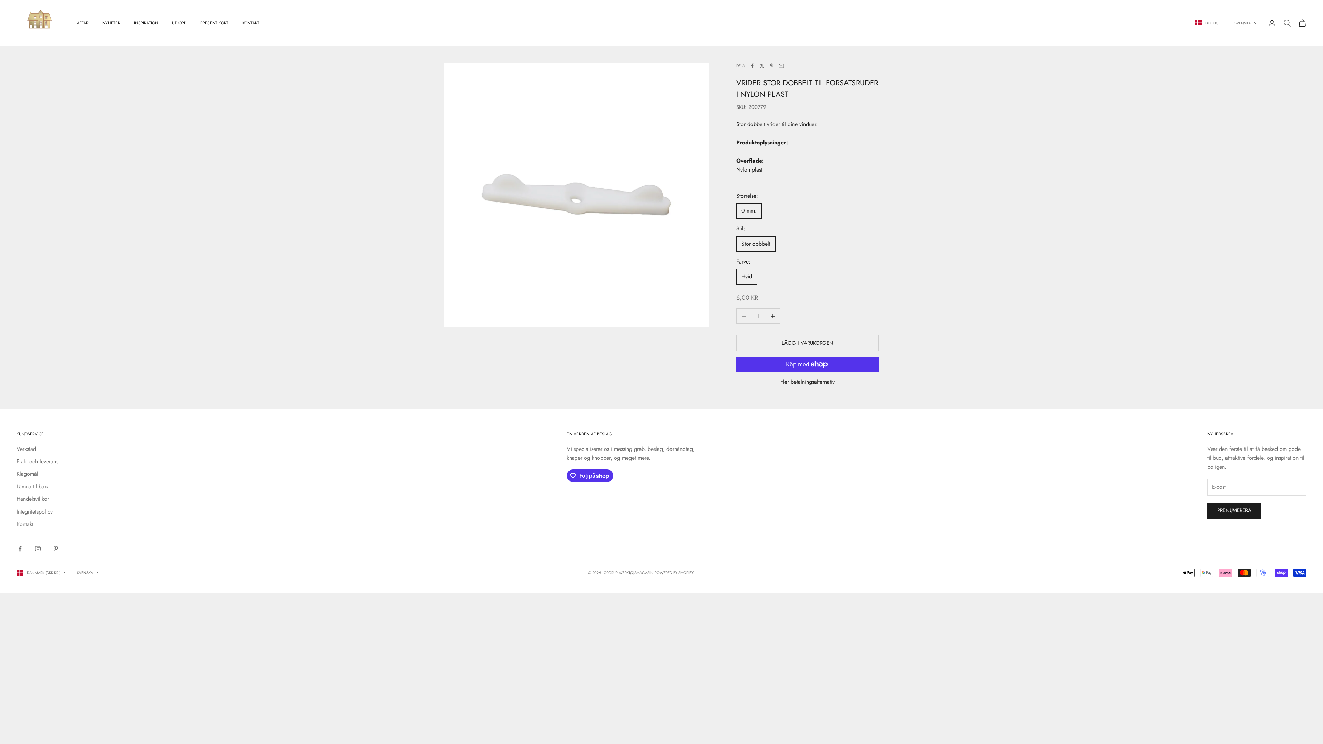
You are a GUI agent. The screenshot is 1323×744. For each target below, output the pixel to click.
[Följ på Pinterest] (55, 548)
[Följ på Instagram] (37, 548)
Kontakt (250, 23)
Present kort (214, 23)
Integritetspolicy (35, 512)
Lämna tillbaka (33, 486)
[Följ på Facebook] (20, 548)
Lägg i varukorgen (807, 343)
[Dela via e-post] (781, 66)
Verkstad (26, 449)
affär (83, 23)
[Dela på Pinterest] (772, 66)
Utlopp (179, 23)
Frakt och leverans (37, 461)
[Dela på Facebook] (752, 66)
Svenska (1242, 23)
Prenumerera (1234, 510)
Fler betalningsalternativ (807, 382)
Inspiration (146, 23)
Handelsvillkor (33, 499)
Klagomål (27, 474)
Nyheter (111, 23)
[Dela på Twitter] (762, 66)
